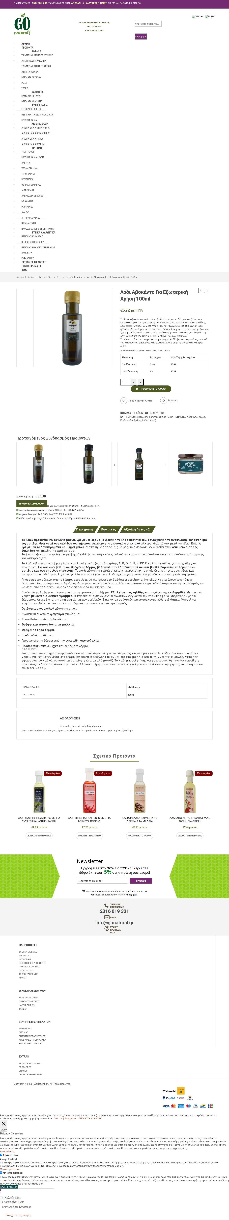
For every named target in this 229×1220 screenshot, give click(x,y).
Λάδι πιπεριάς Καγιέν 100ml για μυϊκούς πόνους (89, 819)
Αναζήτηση (140, 36)
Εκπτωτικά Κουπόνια (30, 1063)
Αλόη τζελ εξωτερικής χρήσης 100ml (200, 291)
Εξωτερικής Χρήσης (71, 277)
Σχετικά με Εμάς (28, 951)
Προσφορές (25, 1067)
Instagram (25, 959)
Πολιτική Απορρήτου (127, 894)
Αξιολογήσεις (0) (137, 529)
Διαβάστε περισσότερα (39, 836)
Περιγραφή (84, 529)
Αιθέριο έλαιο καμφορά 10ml (206, 291)
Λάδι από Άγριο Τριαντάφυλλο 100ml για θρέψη (189, 819)
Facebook (24, 955)
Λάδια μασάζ (149, 420)
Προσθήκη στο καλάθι (153, 388)
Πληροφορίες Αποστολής (32, 962)
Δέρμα (202, 417)
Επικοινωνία (25, 1028)
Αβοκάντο (192, 417)
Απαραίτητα (10, 1155)
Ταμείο (22, 1008)
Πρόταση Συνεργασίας (30, 1074)
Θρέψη (137, 420)
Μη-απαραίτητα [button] (9, 1169)
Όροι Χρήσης (25, 970)
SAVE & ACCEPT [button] (9, 1187)
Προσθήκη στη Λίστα (140, 400)
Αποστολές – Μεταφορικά (32, 1039)
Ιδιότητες (108, 529)
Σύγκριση (52, 835)
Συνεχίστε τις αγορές (18, 1215)
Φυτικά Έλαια (46, 277)
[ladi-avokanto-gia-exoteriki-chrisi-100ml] (73, 327)
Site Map (23, 1032)
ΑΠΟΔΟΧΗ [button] (84, 1118)
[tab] (85, 529)
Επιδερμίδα (126, 420)
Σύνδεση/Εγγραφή (28, 997)
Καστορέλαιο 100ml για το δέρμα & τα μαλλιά (139, 819)
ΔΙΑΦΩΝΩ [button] (96, 1118)
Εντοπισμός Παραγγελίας (32, 1036)
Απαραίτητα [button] (7, 1151)
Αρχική (22, 977)
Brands (23, 1070)
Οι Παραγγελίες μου (29, 1001)
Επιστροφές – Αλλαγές (30, 1043)
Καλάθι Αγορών (27, 1004)
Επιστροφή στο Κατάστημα (16, 1206)
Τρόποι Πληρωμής (28, 973)
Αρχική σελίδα (25, 277)
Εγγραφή (141, 880)
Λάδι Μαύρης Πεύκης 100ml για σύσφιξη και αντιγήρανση (39, 819)
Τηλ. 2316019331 (94, 26)
